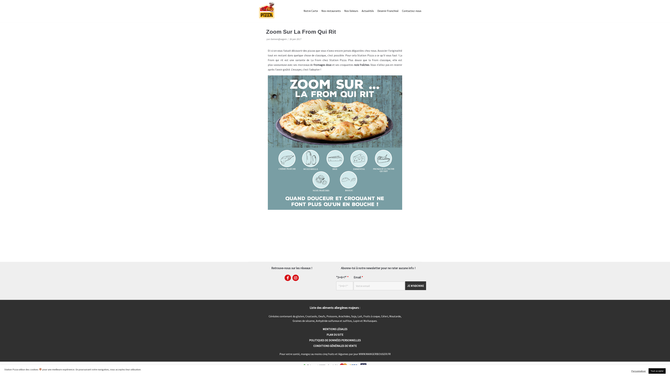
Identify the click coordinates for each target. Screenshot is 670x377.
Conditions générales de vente (335, 346)
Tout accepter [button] (657, 370)
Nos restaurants (331, 11)
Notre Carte (311, 11)
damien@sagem (278, 39)
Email (358, 277)
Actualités (368, 11)
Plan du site (335, 334)
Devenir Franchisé (388, 11)
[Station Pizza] (267, 10)
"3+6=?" (342, 277)
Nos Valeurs (351, 11)
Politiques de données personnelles (335, 340)
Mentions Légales (335, 329)
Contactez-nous (411, 11)
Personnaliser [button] (638, 371)
